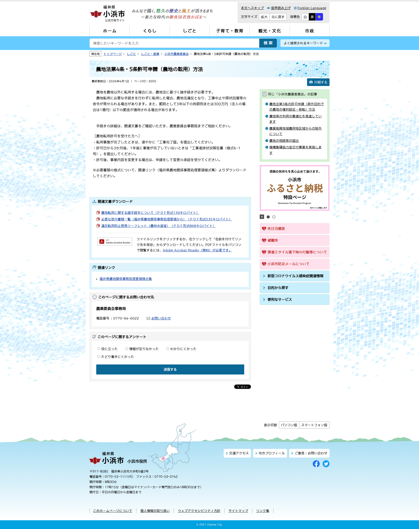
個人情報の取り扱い (155, 510)
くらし (150, 31)
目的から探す (278, 287)
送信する (170, 369)
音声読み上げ (281, 8)
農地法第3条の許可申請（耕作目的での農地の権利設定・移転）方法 (296, 106)
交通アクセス (239, 453)
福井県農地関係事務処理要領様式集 (126, 278)
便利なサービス (280, 299)
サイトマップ (238, 510)
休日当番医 (276, 228)
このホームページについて (112, 510)
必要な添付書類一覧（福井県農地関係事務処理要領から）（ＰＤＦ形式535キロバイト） (166, 219)
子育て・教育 (230, 31)
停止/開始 (262, 217)
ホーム (110, 31)
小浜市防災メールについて (288, 264)
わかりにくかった (183, 348)
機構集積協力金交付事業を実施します (295, 150)
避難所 (273, 240)
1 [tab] (268, 216)
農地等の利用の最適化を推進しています (295, 119)
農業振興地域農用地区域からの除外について (295, 131)
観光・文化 (269, 31)
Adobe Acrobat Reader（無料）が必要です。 (197, 250)
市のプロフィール (272, 453)
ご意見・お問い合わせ (311, 453)
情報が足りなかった (144, 348)
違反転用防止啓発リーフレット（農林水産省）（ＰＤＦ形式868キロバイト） (158, 225)
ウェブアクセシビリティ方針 (199, 510)
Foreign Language (311, 8)
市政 (309, 31)
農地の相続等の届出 (284, 140)
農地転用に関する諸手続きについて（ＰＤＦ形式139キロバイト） (150, 212)
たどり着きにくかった (117, 356)
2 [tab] (273, 216)
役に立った (109, 348)
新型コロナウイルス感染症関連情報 (295, 276)
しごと (190, 31)
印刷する (320, 82)
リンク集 (262, 510)
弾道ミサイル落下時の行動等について (297, 252)
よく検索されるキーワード (303, 43)
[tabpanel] (295, 188)
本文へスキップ (252, 8)
